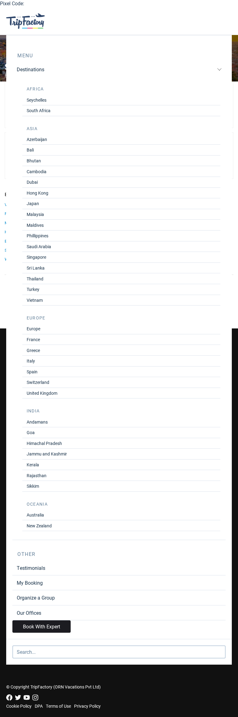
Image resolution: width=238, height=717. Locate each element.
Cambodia (36, 171)
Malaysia (35, 214)
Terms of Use (58, 706)
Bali (30, 150)
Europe (33, 329)
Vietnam (35, 300)
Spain (32, 372)
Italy (31, 361)
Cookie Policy (19, 706)
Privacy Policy (87, 706)
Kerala (33, 465)
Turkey (33, 289)
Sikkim (33, 486)
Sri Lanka (36, 268)
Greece (33, 350)
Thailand (35, 279)
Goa (31, 432)
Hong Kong (37, 193)
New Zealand (39, 526)
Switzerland (38, 382)
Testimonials (31, 568)
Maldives (35, 225)
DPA (39, 706)
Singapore (36, 257)
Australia (35, 515)
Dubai (32, 182)
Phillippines (37, 236)
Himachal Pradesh (44, 443)
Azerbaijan (37, 139)
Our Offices (29, 612)
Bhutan (34, 161)
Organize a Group (36, 597)
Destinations (30, 69)
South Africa (39, 110)
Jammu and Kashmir (47, 454)
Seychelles (36, 100)
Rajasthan (36, 475)
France (33, 339)
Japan (33, 203)
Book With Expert (41, 626)
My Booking (30, 582)
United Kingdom (42, 393)
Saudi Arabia (39, 246)
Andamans (37, 422)
